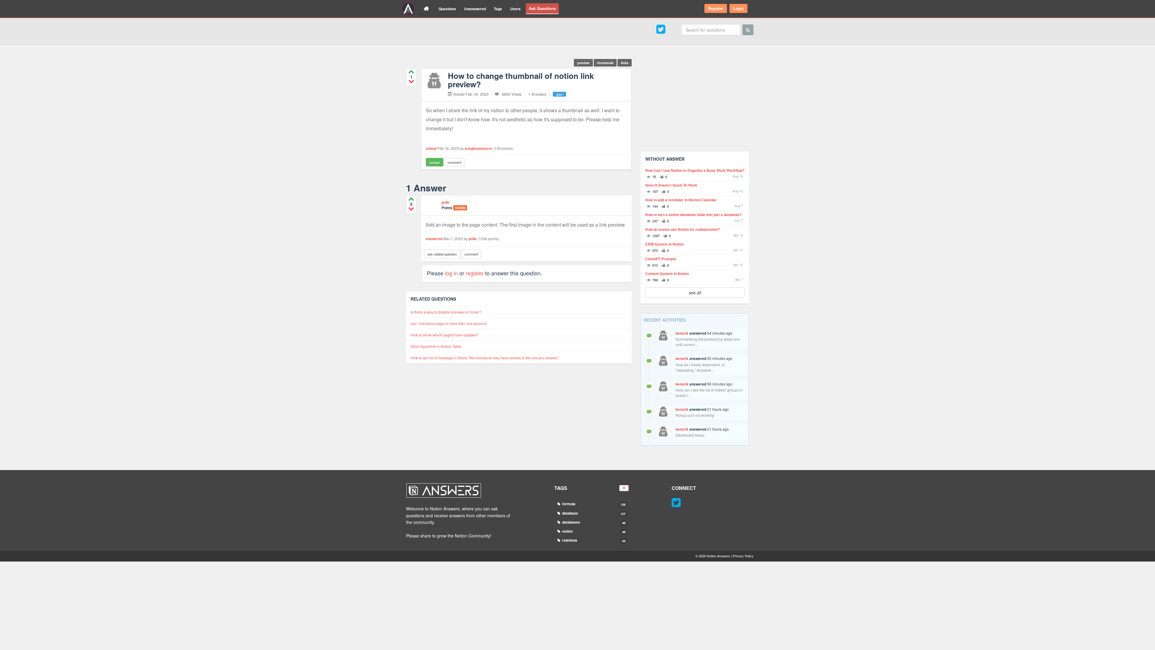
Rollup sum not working (695, 415)
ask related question (442, 254)
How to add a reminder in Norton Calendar (681, 200)
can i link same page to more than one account (449, 323)
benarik (682, 333)
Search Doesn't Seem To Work (671, 185)
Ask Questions (542, 8)
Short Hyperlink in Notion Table (436, 346)
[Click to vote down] (411, 81)
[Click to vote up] (411, 72)
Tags (498, 8)
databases (593, 522)
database (593, 513)
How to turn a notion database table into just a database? (693, 214)
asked (431, 148)
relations (593, 540)
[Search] (747, 29)
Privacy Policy (743, 555)
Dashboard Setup (690, 435)
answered (434, 238)
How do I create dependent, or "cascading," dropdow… (700, 367)
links (624, 62)
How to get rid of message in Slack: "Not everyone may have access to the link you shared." (485, 357)
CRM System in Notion (664, 244)
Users (515, 8)
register (475, 273)
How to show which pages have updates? (445, 334)
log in (451, 273)
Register (715, 8)
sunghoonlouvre (478, 148)
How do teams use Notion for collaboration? (682, 229)
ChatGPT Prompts (660, 259)
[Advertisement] (695, 105)
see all (695, 292)
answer (434, 162)
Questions (447, 8)
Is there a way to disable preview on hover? (446, 311)
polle (446, 202)
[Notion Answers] (408, 8)
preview (583, 62)
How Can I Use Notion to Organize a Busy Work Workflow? (694, 170)
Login (738, 8)
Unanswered (475, 8)
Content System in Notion (667, 273)
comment (454, 162)
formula (593, 504)
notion (593, 531)
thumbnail (605, 62)
